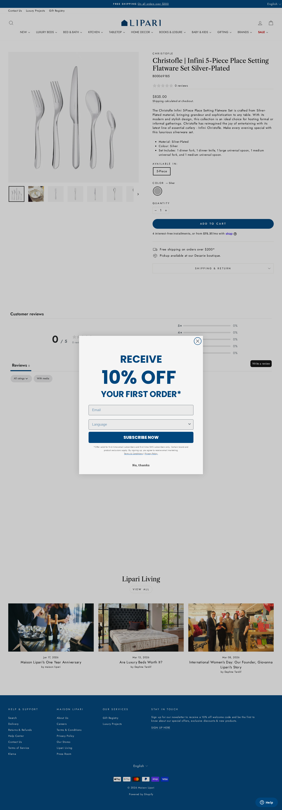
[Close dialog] (197, 341)
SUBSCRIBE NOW (141, 437)
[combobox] (139, 425)
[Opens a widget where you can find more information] (266, 803)
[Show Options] (189, 425)
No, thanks (141, 465)
